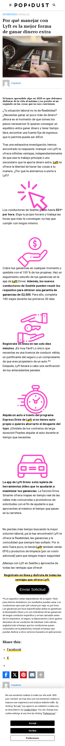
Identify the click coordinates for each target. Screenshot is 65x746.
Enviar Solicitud (32, 589)
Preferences (32, 738)
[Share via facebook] (6, 674)
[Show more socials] (40, 674)
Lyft (55, 162)
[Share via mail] (32, 674)
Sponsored (10, 14)
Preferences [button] (49, 713)
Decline (32, 731)
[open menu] (10, 5)
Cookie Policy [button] (30, 710)
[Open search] (54, 5)
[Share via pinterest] (23, 674)
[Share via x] (14, 674)
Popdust (16, 83)
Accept (32, 723)
